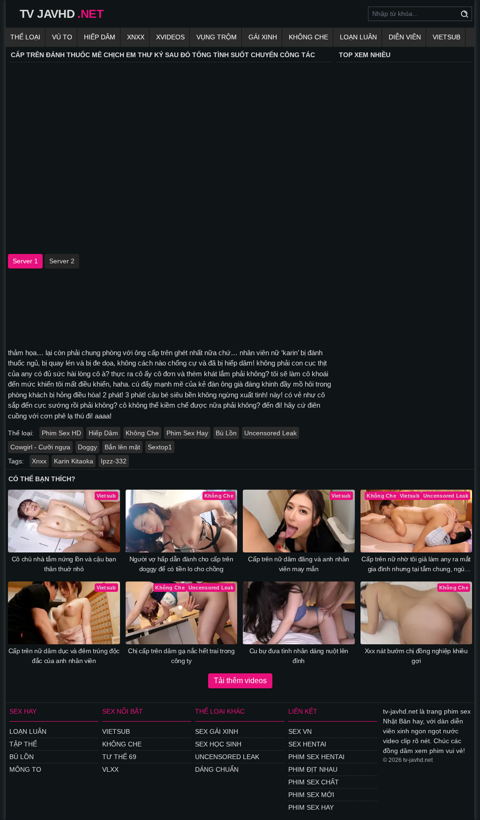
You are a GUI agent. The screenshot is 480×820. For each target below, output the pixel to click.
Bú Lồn (226, 433)
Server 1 (25, 261)
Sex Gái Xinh (216, 731)
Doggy (87, 447)
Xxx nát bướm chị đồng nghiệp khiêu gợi (416, 655)
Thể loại (25, 37)
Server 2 (62, 261)
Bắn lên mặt (122, 447)
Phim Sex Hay (187, 433)
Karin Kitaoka (73, 461)
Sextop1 (160, 447)
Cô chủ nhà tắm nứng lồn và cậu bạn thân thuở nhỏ (64, 564)
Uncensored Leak (270, 433)
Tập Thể (23, 744)
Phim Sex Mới (311, 794)
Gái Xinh (262, 37)
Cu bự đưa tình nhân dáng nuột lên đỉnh (298, 655)
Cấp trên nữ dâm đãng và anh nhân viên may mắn (298, 564)
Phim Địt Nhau (313, 769)
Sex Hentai (307, 744)
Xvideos (170, 37)
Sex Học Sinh (218, 744)
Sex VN (300, 731)
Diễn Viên (405, 37)
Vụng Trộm (216, 37)
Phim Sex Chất (313, 782)
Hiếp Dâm (99, 37)
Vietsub (446, 37)
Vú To (62, 37)
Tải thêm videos (240, 681)
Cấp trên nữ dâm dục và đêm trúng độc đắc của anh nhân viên (64, 655)
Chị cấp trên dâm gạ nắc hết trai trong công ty (181, 655)
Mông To (25, 769)
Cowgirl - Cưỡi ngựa (40, 447)
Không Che (308, 37)
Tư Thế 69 (119, 756)
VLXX (110, 769)
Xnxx (135, 37)
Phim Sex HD (61, 433)
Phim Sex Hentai (316, 756)
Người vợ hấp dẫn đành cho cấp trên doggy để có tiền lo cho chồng (181, 564)
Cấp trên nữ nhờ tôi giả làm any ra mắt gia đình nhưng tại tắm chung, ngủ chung (416, 564)
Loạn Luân (358, 37)
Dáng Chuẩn (217, 769)
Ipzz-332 (114, 461)
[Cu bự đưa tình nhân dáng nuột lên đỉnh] (299, 612)
